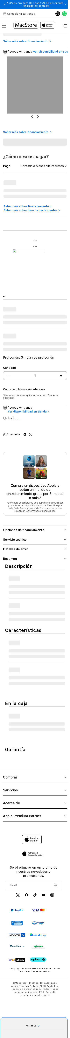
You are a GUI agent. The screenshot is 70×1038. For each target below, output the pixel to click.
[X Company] (17, 896)
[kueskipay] (38, 936)
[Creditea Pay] (17, 947)
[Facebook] (25, 896)
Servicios (10, 791)
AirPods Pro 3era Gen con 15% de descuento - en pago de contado (35, 4)
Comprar (10, 778)
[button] (4, 4)
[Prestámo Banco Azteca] (38, 948)
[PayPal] (17, 911)
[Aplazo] (38, 960)
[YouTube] (42, 896)
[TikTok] (34, 896)
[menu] (4, 26)
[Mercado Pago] (38, 924)
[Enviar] (53, 886)
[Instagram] (51, 896)
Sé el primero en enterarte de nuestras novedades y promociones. (32, 873)
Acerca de (11, 804)
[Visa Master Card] (38, 911)
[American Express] (17, 924)
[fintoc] (17, 961)
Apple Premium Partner (22, 817)
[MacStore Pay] (17, 936)
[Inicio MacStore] (34, 25)
